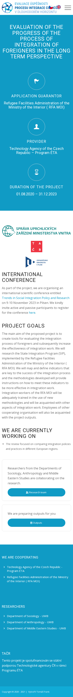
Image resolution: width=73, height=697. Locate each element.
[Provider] (36, 126)
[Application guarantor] (36, 81)
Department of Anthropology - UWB (30, 622)
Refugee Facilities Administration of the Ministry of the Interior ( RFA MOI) (37, 579)
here (32, 313)
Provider (36, 141)
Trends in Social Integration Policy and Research (35, 298)
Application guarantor (36, 96)
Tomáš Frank (42, 691)
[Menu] (66, 7)
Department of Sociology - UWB (27, 616)
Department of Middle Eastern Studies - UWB (36, 628)
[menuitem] (66, 7)
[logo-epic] (29, 7)
